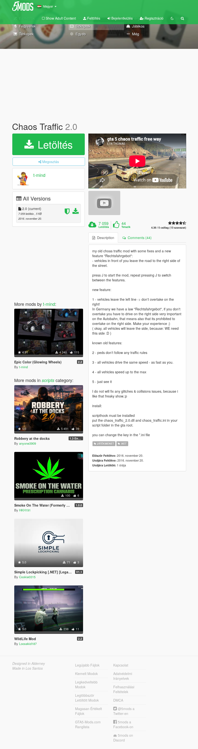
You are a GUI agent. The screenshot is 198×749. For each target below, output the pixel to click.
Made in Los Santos (27, 668)
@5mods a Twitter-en (123, 711)
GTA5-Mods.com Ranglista (88, 724)
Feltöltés (93, 18)
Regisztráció (153, 18)
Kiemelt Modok (86, 673)
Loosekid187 (28, 643)
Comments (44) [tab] (139, 237)
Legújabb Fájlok (87, 665)
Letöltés (54, 144)
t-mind (39, 175)
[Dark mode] (172, 18)
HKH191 (25, 510)
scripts (48, 380)
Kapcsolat (120, 665)
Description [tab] (104, 237)
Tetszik (125, 226)
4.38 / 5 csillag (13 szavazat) (168, 227)
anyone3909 (27, 443)
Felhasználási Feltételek (123, 689)
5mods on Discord (123, 737)
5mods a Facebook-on (123, 724)
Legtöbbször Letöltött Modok (87, 698)
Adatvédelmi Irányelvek (122, 676)
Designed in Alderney (28, 663)
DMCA (118, 700)
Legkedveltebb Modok (86, 684)
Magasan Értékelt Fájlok (88, 711)
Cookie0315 (27, 577)
